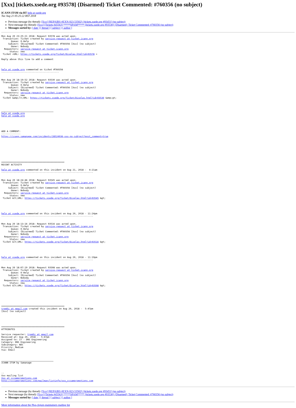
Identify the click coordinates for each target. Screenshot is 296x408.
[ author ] (67, 27)
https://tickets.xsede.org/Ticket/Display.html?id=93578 (58, 54)
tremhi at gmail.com (14, 308)
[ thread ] (45, 27)
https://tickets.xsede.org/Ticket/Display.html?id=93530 (67, 98)
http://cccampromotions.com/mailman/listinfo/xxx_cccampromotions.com (47, 380)
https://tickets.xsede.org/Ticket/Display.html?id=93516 (62, 242)
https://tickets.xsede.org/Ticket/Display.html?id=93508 (62, 285)
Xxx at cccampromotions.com (19, 378)
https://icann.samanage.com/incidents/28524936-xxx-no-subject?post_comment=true (54, 136)
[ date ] (36, 27)
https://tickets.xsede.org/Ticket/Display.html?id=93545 (62, 198)
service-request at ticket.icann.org (69, 38)
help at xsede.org (37, 12)
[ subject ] (56, 27)
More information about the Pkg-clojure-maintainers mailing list (35, 405)
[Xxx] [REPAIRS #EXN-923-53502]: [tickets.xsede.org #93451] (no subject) (83, 21)
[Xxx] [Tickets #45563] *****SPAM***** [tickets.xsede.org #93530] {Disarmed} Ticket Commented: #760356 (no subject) (105, 24)
